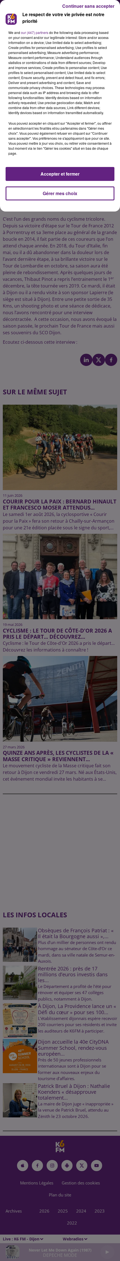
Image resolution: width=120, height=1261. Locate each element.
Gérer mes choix (60, 193)
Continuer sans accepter (88, 6)
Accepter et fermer (60, 174)
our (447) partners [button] (34, 32)
